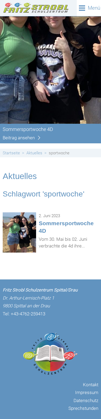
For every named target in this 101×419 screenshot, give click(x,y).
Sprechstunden (83, 408)
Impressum (86, 392)
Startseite (11, 153)
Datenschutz (86, 400)
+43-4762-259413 (28, 313)
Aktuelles (34, 153)
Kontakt (90, 384)
